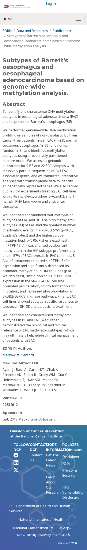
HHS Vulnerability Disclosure (72, 492)
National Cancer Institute (33, 528)
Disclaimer (70, 456)
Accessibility (72, 450)
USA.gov (65, 528)
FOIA (66, 463)
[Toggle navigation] (78, 19)
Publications (62, 30)
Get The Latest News (52, 460)
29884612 (10, 404)
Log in (51, 3)
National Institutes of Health (41, 519)
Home (8, 19)
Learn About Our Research (53, 485)
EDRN (7, 30)
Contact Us (36, 457)
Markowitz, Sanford (18, 355)
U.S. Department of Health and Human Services (39, 508)
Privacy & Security (69, 473)
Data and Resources (32, 30)
